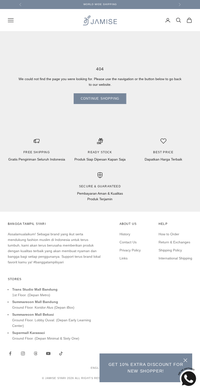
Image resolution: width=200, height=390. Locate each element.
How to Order (169, 234)
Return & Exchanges (174, 242)
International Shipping (175, 258)
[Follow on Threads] (35, 353)
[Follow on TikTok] (61, 353)
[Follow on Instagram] (22, 353)
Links (124, 258)
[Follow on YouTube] (48, 353)
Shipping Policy (170, 250)
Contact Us (128, 242)
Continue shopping (100, 98)
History (125, 234)
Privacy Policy (130, 250)
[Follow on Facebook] (10, 353)
